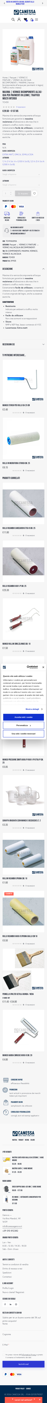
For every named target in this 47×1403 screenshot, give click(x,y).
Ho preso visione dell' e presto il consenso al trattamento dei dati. (24, 1356)
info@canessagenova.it (18, 233)
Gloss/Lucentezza (9, 170)
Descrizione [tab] (8, 269)
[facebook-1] (5, 1304)
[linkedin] (10, 1304)
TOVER (12, 257)
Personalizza (22, 725)
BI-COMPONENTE (13, 250)
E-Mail (5, 1344)
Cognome (7, 1334)
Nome (5, 1323)
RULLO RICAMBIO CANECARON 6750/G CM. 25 (19, 528)
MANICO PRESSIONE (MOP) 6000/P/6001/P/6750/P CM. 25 (23, 761)
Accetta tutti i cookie (23, 717)
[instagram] (16, 1304)
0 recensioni (20, 107)
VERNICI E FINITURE (27, 244)
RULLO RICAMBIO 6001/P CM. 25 (14, 586)
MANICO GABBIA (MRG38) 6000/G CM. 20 (17, 1055)
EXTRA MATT (8, 154)
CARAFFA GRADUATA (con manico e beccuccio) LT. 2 (22, 820)
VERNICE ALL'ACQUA (12, 253)
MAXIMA (25, 250)
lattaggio (6, 181)
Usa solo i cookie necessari (23, 733)
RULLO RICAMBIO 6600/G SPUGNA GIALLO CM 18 (20, 936)
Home (5, 77)
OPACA (17, 154)
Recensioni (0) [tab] (9, 344)
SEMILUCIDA (27, 154)
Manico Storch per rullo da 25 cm (16, 405)
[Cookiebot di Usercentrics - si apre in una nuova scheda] (28, 667)
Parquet (13, 77)
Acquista (24, 193)
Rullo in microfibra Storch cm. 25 (16, 463)
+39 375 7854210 (34, 230)
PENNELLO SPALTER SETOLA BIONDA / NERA (18, 994)
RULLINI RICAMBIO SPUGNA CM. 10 (15, 878)
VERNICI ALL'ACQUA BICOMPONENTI (19, 247)
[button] (4, 3)
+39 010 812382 (16, 230)
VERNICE (33, 250)
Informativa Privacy (29, 1355)
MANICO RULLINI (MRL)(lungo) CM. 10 (16, 643)
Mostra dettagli (32, 709)
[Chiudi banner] (43, 667)
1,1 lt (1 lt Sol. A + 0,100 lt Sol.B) (16, 161)
